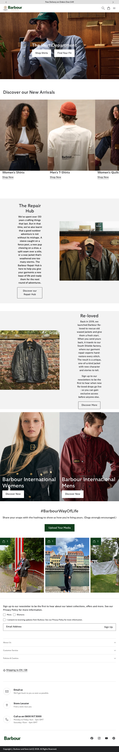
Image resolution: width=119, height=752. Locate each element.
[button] (22, 565)
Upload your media (59, 528)
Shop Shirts (41, 53)
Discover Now (13, 494)
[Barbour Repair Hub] (89, 251)
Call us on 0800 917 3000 (28, 716)
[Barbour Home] (12, 8)
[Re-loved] (30, 360)
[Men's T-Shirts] (71, 135)
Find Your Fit (64, 53)
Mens (9, 615)
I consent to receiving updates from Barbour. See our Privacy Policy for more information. (44, 620)
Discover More (89, 405)
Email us (18, 690)
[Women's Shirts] (24, 135)
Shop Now (8, 177)
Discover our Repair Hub (30, 293)
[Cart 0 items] (108, 8)
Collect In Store (59, 2)
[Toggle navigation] (114, 8)
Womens (20, 615)
